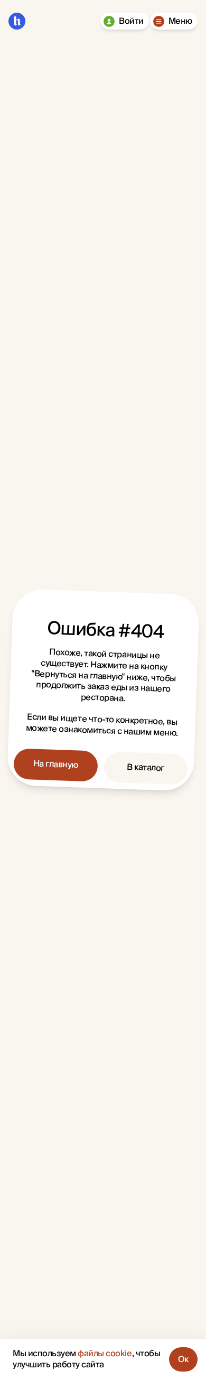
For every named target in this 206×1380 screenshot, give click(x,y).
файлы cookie (105, 1353)
